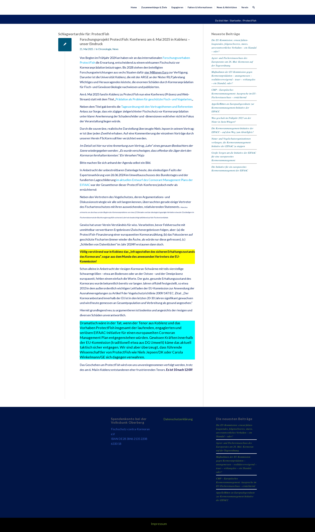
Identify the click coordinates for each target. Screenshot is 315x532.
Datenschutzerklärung (178, 419)
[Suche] (253, 7)
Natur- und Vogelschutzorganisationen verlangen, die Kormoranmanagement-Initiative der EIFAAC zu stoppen (231, 142)
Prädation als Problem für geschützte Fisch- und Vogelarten (154, 99)
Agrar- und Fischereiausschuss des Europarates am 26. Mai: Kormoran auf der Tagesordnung (232, 61)
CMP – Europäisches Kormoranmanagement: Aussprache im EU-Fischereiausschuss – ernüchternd (233, 93)
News (115, 49)
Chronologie (104, 49)
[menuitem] (134, 7)
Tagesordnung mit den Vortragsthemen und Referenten (157, 106)
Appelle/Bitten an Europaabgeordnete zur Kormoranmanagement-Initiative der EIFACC (232, 107)
